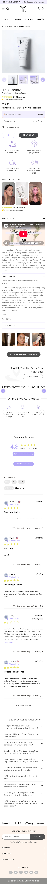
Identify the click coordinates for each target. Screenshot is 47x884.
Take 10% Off (22, 108)
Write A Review (23, 464)
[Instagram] (21, 872)
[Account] (38, 8)
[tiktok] (36, 872)
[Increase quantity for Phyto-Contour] (13, 135)
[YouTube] (31, 872)
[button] (3, 8)
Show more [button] (19, 488)
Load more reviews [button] (23, 705)
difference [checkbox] (9, 488)
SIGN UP (37, 837)
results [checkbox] (21, 482)
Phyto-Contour (24, 27)
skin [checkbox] (14, 482)
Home (4, 27)
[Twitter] (16, 872)
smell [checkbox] (7, 482)
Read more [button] (9, 642)
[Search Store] (7, 8)
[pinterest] (26, 872)
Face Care (12, 27)
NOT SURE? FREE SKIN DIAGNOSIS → (23, 354)
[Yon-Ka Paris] (23, 8)
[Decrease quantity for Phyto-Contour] (4, 135)
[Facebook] (11, 872)
